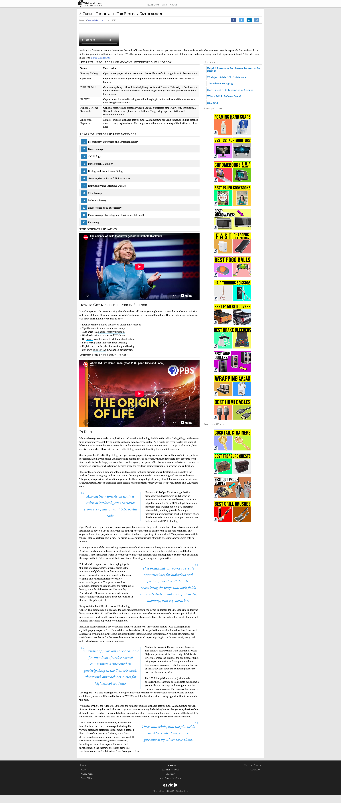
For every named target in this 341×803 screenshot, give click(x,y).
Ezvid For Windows (170, 769)
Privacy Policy (87, 773)
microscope (134, 324)
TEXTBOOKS (153, 4)
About (83, 769)
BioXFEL (85, 99)
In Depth (212, 102)
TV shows (119, 335)
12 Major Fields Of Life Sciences (226, 77)
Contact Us (255, 769)
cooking (117, 346)
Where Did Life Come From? (224, 96)
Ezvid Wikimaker (100, 57)
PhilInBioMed (88, 87)
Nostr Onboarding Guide (170, 778)
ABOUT (173, 4)
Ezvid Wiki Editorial (95, 20)
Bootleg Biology (89, 73)
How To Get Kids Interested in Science (230, 89)
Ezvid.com (170, 773)
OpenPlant (86, 78)
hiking (89, 339)
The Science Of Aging (220, 83)
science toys (99, 349)
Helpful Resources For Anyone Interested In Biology (233, 69)
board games (94, 342)
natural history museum (111, 331)
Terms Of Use (86, 778)
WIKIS (164, 4)
